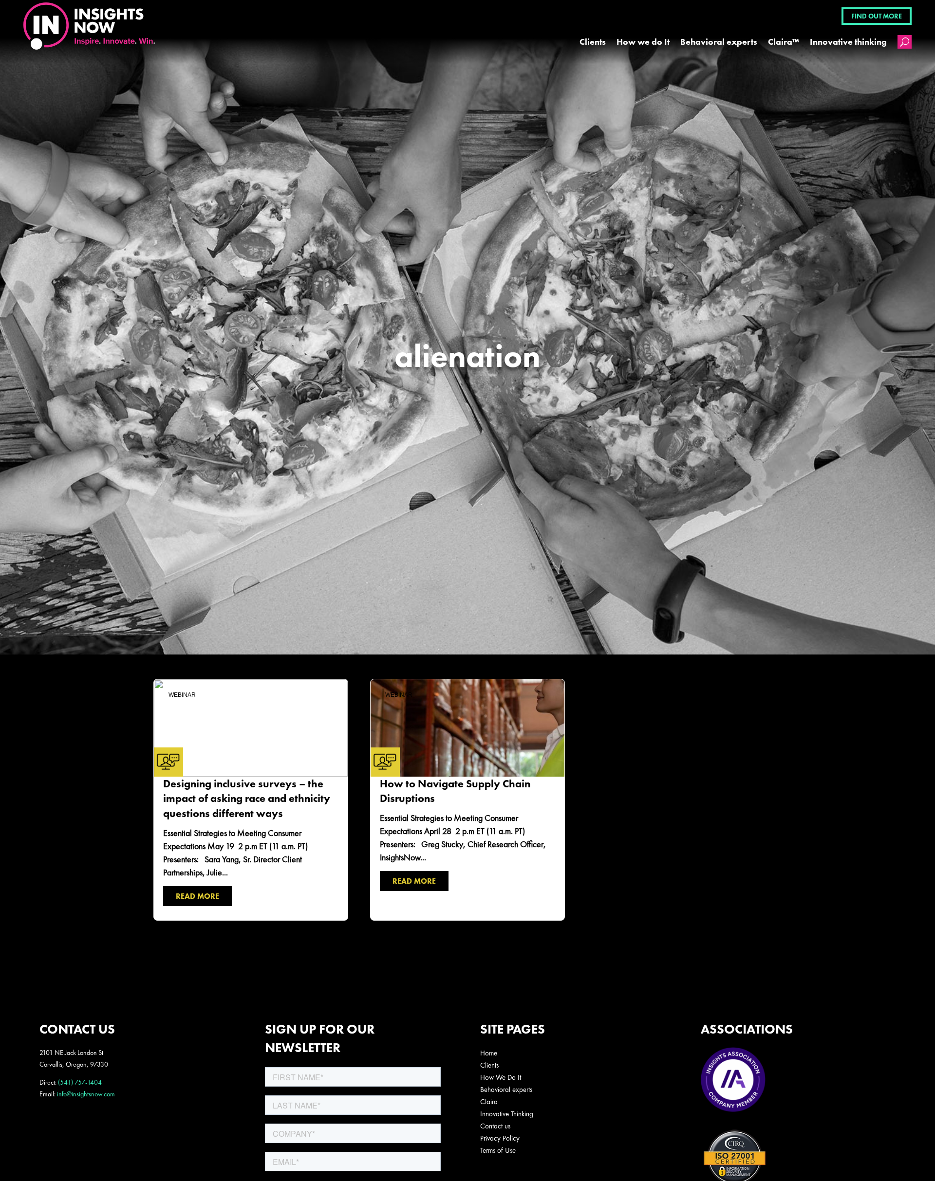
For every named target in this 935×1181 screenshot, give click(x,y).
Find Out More (876, 16)
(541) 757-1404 (80, 1082)
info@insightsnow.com (86, 1094)
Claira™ (783, 41)
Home (488, 1053)
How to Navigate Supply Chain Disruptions (467, 800)
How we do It (643, 41)
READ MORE (197, 896)
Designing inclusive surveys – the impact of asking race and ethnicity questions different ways (251, 800)
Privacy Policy (500, 1138)
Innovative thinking (848, 41)
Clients (593, 41)
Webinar (182, 695)
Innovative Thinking (506, 1114)
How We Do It (500, 1077)
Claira (489, 1102)
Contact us (495, 1126)
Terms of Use (498, 1150)
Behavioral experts (718, 41)
